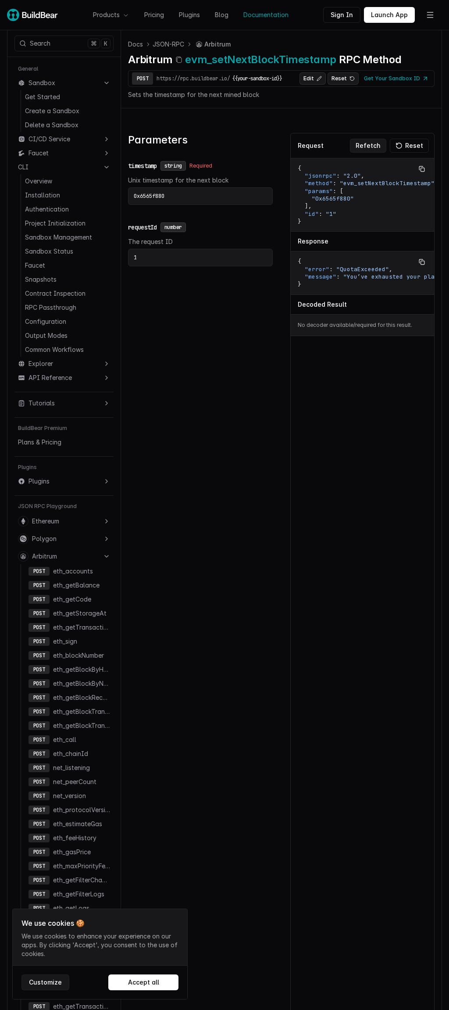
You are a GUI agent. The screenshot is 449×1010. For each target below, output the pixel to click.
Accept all (143, 982)
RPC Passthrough (50, 307)
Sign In (342, 14)
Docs (135, 44)
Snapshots (41, 279)
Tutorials (42, 403)
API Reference (50, 377)
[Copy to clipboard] (178, 59)
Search (68, 43)
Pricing (154, 14)
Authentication (47, 209)
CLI (23, 167)
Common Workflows (54, 349)
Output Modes (46, 335)
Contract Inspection (55, 293)
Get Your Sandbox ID (392, 78)
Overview (38, 181)
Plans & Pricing (39, 442)
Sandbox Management (58, 237)
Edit (308, 78)
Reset (339, 78)
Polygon (44, 538)
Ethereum (45, 521)
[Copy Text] (422, 169)
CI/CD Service (49, 139)
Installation (42, 195)
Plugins (189, 14)
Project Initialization (55, 223)
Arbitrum (44, 556)
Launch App (389, 14)
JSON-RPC (168, 44)
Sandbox (42, 82)
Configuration (45, 321)
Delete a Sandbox (51, 125)
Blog (221, 14)
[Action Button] (430, 15)
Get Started (42, 96)
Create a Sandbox (52, 111)
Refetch (368, 145)
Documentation (266, 14)
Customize (45, 982)
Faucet (39, 153)
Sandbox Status (49, 251)
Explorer (41, 363)
